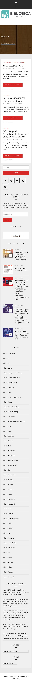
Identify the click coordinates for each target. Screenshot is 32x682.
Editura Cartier (7, 392)
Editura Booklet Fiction (10, 383)
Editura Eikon (7, 426)
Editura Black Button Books (11, 378)
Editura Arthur (7, 368)
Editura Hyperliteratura (10, 460)
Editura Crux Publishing (10, 412)
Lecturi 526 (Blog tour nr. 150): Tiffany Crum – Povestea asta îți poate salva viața (22, 335)
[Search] (15, 6)
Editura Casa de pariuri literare (12, 397)
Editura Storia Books (9, 543)
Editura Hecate (7, 446)
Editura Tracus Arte (9, 548)
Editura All (6, 358)
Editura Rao (6, 533)
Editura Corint (7, 402)
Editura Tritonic (8, 557)
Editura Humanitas (9, 455)
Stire (23, 62)
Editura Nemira (7, 480)
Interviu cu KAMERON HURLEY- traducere (14, 99)
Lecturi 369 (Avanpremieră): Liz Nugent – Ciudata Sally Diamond (14, 617)
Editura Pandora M (9, 499)
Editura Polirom (8, 514)
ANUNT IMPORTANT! (13, 65)
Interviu (6, 95)
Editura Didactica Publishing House (14, 421)
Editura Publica (7, 523)
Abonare (7, 220)
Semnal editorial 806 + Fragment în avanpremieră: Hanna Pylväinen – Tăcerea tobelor (22, 256)
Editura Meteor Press (9, 475)
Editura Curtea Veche (9, 417)
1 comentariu (8, 122)
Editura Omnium (8, 489)
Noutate (17, 62)
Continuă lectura (12, 84)
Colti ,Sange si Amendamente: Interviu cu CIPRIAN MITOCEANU (16, 134)
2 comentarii (8, 89)
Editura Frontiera (8, 436)
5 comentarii (8, 160)
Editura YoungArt (8, 577)
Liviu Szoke (22, 68)
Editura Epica (7, 431)
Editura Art (6, 363)
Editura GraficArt (8, 441)
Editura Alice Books (9, 353)
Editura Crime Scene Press (11, 407)
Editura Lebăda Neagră (10, 465)
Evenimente (8, 62)
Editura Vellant (7, 567)
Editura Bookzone (8, 387)
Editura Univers (8, 562)
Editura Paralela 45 (9, 504)
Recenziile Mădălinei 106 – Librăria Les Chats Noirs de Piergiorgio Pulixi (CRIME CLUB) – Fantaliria (15, 613)
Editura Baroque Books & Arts (12, 373)
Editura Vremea (8, 572)
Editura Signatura (8, 538)
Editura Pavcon (7, 509)
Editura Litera (7, 470)
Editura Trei (6, 553)
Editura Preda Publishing (11, 519)
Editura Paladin (7, 494)
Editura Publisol (8, 528)
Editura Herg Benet (9, 451)
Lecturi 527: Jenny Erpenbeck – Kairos (21, 269)
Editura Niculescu (8, 485)
